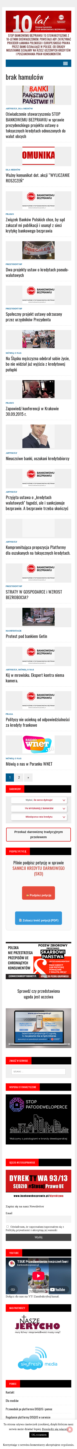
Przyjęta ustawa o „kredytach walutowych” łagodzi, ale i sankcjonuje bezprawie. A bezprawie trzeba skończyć (37, 502)
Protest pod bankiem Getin (26, 636)
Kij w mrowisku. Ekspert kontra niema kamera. (35, 678)
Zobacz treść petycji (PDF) (40, 920)
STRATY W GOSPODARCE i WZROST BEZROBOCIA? (34, 594)
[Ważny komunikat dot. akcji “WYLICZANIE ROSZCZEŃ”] (38, 164)
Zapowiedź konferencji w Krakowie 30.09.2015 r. (32, 411)
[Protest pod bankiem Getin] (38, 625)
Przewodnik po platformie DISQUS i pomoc (29, 1409)
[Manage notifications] (70, 1429)
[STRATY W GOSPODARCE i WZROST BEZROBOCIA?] (38, 580)
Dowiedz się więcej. (55, 1429)
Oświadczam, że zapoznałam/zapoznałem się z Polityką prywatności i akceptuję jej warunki (35, 1228)
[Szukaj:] (38, 1071)
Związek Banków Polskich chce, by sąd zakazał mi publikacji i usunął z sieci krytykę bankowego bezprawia (35, 225)
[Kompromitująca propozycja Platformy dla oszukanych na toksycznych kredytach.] (38, 536)
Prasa (9, 714)
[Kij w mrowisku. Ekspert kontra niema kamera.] (38, 664)
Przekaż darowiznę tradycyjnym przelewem (38, 834)
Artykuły (11, 108)
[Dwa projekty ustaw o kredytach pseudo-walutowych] (38, 258)
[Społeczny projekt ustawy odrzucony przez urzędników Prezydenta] (38, 303)
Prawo (10, 214)
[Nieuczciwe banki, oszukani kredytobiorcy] (38, 447)
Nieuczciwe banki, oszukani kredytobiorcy (37, 458)
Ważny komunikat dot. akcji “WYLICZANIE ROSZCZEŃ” (38, 178)
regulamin (67, 1445)
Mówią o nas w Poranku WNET (29, 763)
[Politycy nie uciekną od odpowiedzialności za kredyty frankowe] (38, 708)
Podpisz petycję (40, 895)
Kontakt (10, 1392)
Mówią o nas (13, 353)
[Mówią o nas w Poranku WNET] (38, 752)
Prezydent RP (14, 264)
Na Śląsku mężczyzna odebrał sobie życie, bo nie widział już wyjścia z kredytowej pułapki (37, 363)
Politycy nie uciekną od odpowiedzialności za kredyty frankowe (38, 722)
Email (9, 1213)
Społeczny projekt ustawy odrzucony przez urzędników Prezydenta (34, 317)
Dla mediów (25, 108)
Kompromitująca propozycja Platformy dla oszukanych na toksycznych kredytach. (38, 550)
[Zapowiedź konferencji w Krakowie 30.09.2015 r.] (38, 397)
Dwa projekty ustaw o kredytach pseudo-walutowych (37, 272)
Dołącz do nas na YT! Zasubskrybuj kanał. (32, 1296)
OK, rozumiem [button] (39, 1434)
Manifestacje (13, 630)
